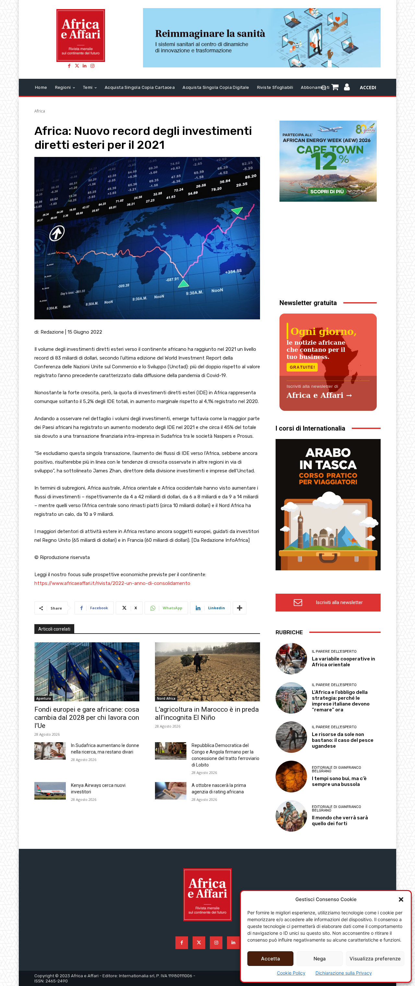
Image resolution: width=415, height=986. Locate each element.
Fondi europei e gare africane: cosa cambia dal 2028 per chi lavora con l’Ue (86, 718)
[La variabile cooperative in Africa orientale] (291, 658)
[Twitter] (77, 66)
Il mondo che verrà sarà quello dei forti (340, 820)
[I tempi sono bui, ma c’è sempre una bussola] (291, 776)
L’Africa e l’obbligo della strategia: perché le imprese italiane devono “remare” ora (341, 701)
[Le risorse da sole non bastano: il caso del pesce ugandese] (291, 737)
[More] (239, 607)
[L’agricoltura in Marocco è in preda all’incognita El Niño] (207, 671)
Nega (320, 959)
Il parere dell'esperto (334, 651)
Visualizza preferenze (375, 959)
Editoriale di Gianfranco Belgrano (336, 769)
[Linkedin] (84, 66)
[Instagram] (92, 66)
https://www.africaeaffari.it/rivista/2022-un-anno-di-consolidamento (112, 583)
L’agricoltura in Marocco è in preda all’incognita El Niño (207, 713)
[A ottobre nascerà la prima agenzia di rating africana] (170, 791)
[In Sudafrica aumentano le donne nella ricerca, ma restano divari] (50, 751)
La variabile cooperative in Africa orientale (343, 662)
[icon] (347, 88)
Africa (39, 111)
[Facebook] (69, 66)
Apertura (43, 698)
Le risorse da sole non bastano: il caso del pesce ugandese (343, 740)
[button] (401, 899)
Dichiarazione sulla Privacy (343, 973)
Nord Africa (166, 698)
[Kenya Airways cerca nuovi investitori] (50, 791)
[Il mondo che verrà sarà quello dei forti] (291, 816)
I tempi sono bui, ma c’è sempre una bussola (339, 781)
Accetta (270, 959)
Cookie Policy (291, 973)
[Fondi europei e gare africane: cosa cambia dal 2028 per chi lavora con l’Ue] (86, 671)
